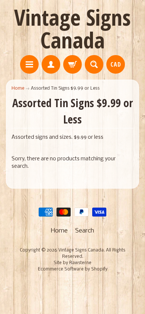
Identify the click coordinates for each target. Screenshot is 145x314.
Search (84, 230)
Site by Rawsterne (72, 263)
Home (18, 88)
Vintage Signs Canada (72, 28)
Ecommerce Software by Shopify (72, 269)
